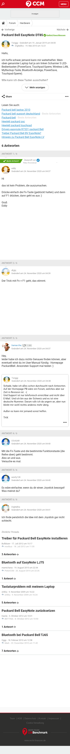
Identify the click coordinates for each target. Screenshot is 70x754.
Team (12, 718)
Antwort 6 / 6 (9, 499)
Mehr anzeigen (37, 87)
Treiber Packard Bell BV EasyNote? (21, 133)
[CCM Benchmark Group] (35, 732)
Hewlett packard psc (13, 121)
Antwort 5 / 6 (9, 470)
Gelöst (49, 35)
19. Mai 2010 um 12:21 (35, 46)
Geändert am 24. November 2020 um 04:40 (30, 443)
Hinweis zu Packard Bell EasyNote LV (23, 137)
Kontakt (42, 718)
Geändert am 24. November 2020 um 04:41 (30, 510)
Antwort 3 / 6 (9, 338)
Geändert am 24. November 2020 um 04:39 (30, 273)
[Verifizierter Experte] (38, 160)
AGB (19, 718)
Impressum (54, 718)
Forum (12, 23)
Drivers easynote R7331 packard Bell (23, 129)
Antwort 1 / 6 (9, 153)
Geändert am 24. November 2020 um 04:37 (30, 171)
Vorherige (9, 29)
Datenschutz (30, 718)
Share (9, 96)
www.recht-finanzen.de (35, 740)
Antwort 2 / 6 (9, 263)
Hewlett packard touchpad (17, 125)
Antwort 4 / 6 (9, 433)
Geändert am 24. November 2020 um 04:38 (31, 381)
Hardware (25, 23)
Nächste (61, 29)
